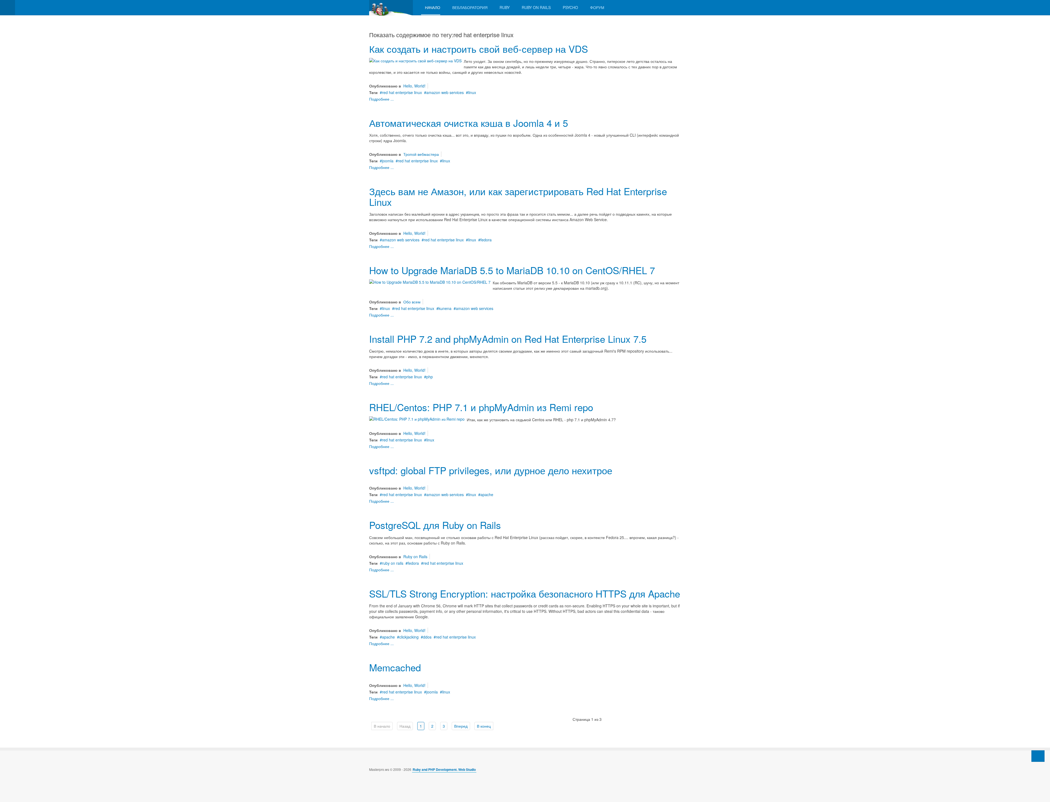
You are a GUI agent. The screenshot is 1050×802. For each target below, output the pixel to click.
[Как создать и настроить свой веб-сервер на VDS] (415, 60)
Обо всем (412, 302)
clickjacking (409, 637)
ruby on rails (392, 563)
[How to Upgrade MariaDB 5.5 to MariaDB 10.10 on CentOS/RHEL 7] (430, 281)
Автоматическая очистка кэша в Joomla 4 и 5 (468, 123)
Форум (597, 7)
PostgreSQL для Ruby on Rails (435, 525)
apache (486, 494)
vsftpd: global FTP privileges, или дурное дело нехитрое (490, 470)
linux (472, 92)
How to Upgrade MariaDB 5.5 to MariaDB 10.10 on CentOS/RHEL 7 (512, 270)
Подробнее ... (381, 99)
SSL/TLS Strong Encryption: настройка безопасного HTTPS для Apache (524, 593)
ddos (427, 637)
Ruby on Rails (536, 7)
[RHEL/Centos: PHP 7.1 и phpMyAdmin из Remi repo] (417, 418)
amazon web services (445, 92)
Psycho (570, 7)
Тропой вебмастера (421, 154)
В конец (484, 726)
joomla (387, 160)
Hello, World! (414, 86)
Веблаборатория (470, 7)
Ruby (505, 7)
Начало (432, 7)
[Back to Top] (1038, 756)
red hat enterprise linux (402, 92)
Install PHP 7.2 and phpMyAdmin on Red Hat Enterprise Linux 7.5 (507, 339)
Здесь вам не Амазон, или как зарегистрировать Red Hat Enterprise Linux (518, 196)
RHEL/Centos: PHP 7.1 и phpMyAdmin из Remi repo (481, 407)
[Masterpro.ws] (391, 7)
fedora (486, 239)
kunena (445, 308)
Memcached (395, 667)
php (429, 376)
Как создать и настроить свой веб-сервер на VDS (478, 48)
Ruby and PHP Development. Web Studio (444, 769)
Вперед (461, 726)
